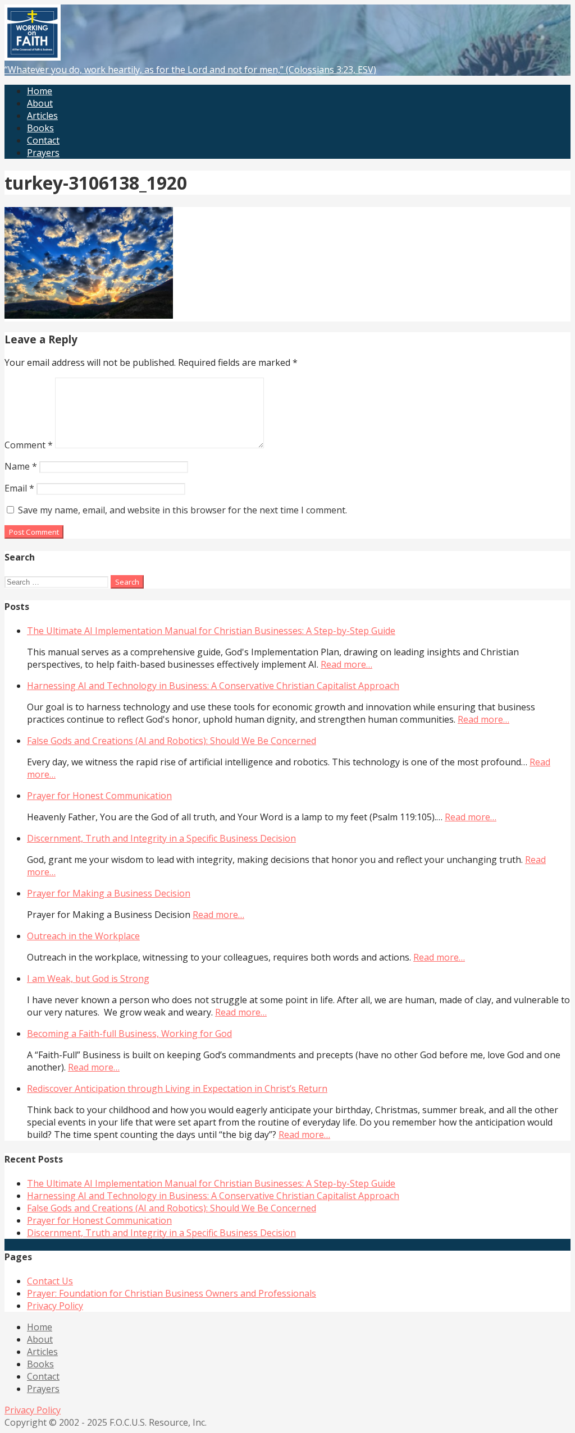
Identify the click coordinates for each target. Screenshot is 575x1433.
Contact (43, 140)
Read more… (346, 664)
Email (19, 488)
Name (20, 466)
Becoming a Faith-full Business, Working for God (129, 1033)
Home (39, 91)
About (40, 103)
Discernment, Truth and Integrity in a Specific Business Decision (161, 838)
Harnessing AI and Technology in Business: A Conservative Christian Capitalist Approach (213, 685)
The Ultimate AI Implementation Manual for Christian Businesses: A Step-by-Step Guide (211, 630)
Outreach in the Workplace (83, 936)
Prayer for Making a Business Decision (108, 893)
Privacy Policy (55, 1305)
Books (40, 128)
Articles (42, 115)
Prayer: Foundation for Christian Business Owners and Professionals (171, 1293)
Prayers (43, 152)
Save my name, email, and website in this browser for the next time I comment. (182, 510)
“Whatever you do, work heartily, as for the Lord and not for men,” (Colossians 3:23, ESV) (190, 69)
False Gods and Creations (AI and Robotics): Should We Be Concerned (171, 740)
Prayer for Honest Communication (99, 795)
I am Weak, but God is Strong (88, 978)
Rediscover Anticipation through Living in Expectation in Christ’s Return (177, 1088)
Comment (28, 445)
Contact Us (50, 1281)
